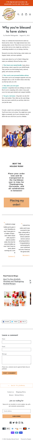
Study (24, 65)
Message (4, 354)
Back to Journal (18, 385)
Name (3, 339)
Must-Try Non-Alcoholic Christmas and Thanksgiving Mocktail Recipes (13, 281)
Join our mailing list (16, 401)
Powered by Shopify (26, 439)
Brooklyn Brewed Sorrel (13, 439)
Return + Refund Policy (16, 395)
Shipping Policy (21, 392)
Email (3, 346)
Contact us (10, 392)
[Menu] (30, 14)
